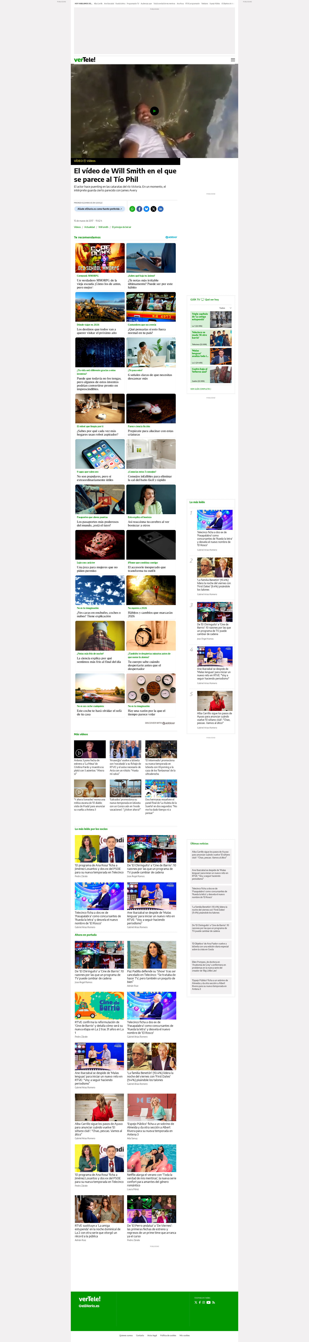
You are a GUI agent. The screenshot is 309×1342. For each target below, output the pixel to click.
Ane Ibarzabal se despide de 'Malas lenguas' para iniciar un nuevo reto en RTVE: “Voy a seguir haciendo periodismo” (151, 918)
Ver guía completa (200, 389)
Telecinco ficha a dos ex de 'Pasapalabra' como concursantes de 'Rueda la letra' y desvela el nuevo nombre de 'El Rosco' (98, 918)
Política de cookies (168, 1335)
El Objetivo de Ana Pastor (231, 4)
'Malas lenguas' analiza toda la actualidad (200, 353)
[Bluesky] (146, 209)
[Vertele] (89, 1298)
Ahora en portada (86, 934)
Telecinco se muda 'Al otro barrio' (199, 335)
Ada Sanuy (132, 1138)
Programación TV (133, 4)
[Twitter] (153, 209)
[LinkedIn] (161, 209)
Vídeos (91, 161)
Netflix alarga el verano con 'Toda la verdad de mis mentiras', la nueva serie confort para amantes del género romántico (151, 1180)
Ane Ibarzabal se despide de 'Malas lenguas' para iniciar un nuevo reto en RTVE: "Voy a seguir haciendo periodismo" (214, 673)
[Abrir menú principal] (233, 59)
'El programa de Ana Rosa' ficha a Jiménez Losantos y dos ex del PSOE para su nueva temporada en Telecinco (99, 868)
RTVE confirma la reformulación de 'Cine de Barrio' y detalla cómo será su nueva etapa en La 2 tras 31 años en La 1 (99, 1027)
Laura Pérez (133, 1189)
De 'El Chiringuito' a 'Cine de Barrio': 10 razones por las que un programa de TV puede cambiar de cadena (151, 868)
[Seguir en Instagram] (203, 1302)
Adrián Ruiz (132, 985)
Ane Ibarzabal (109, 4)
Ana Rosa (180, 4)
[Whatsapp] (132, 209)
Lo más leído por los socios (91, 829)
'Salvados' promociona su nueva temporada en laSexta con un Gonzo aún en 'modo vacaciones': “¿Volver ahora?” (125, 804)
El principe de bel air (121, 227)
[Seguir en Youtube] (208, 1302)
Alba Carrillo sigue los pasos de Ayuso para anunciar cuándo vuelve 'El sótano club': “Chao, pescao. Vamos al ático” (99, 1129)
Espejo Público (215, 4)
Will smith (103, 227)
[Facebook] (139, 209)
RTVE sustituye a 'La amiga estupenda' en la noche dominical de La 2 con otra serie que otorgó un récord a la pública (97, 1231)
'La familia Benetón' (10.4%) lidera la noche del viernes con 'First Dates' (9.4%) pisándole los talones (150, 1076)
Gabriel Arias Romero (85, 927)
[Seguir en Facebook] (200, 1302)
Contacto (140, 1335)
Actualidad (89, 227)
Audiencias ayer (146, 4)
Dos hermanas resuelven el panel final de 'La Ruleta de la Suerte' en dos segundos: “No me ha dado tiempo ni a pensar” (161, 806)
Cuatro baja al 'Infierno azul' (199, 370)
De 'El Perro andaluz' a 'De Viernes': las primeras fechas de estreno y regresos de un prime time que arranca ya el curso (151, 1231)
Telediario (204, 4)
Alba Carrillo (98, 4)
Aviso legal (152, 1335)
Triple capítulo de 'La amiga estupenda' (200, 317)
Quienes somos (126, 1335)
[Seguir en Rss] (213, 1302)
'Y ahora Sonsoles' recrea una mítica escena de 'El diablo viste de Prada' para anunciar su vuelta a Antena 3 (89, 804)
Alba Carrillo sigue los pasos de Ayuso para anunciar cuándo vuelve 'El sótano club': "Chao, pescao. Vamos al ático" (214, 718)
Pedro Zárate (81, 876)
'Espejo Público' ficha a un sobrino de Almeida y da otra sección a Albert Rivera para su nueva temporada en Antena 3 (150, 1129)
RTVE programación (192, 4)
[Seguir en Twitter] (195, 1302)
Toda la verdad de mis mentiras (164, 4)
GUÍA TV (204, 299)
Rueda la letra (120, 4)
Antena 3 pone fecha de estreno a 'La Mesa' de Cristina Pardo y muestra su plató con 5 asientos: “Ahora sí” (89, 767)
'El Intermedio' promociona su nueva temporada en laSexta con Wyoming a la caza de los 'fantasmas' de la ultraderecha (160, 767)
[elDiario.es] (89, 1306)
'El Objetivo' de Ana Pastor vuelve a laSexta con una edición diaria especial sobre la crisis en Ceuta (210, 946)
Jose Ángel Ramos (136, 876)
